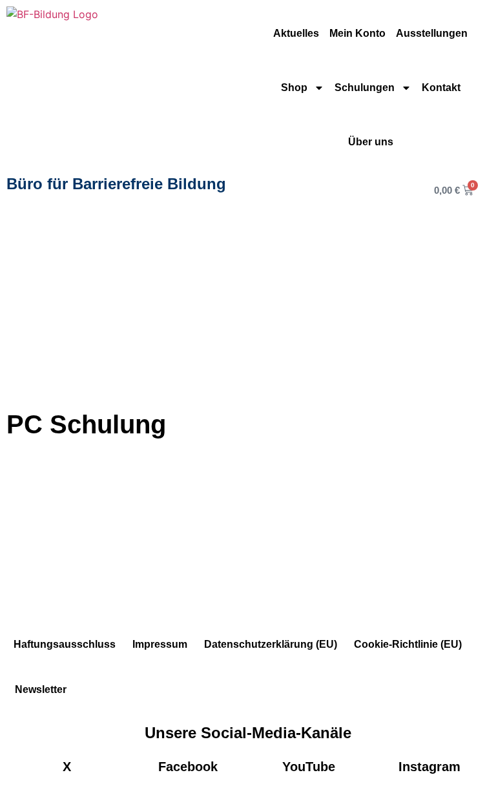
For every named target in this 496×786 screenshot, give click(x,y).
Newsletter (41, 689)
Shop (294, 87)
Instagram (429, 767)
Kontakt (441, 87)
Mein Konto (357, 33)
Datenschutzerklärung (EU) (270, 644)
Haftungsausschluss (65, 644)
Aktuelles (296, 33)
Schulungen (365, 87)
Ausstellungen (432, 33)
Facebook (188, 767)
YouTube (308, 767)
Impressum (159, 644)
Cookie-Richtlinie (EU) (408, 644)
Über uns (370, 141)
